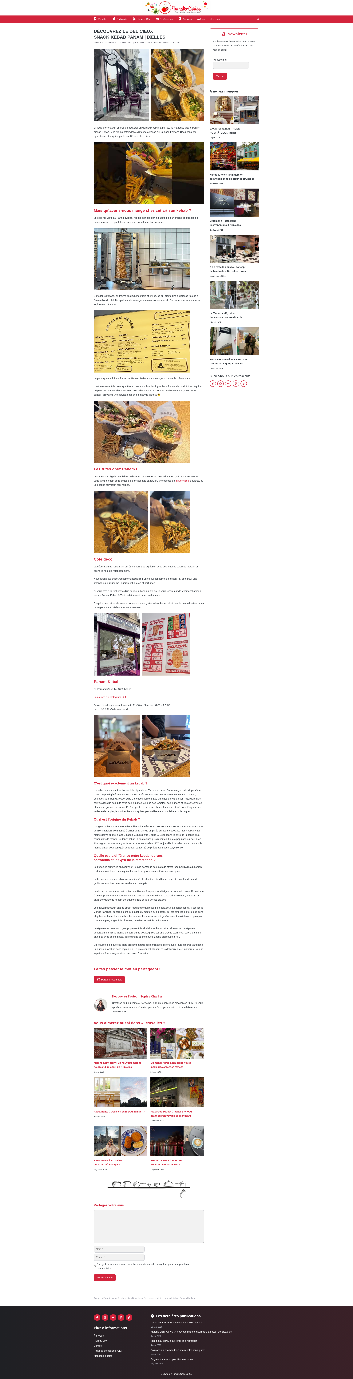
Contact (98, 1345)
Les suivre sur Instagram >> (109, 697)
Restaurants (124, 1298)
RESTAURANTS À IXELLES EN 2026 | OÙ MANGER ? (166, 1162)
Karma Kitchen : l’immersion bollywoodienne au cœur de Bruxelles (232, 176)
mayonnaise (182, 480)
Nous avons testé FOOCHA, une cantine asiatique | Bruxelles (228, 361)
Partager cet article (111, 979)
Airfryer (201, 19)
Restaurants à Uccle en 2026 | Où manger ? (119, 1111)
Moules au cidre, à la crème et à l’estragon (174, 1341)
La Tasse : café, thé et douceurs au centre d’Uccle (226, 315)
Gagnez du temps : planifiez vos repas (172, 1359)
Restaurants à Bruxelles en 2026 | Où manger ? (108, 1162)
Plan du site (100, 1340)
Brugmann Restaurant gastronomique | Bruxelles (225, 223)
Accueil (97, 1298)
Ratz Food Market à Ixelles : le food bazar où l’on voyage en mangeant (171, 1113)
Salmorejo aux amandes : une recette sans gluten (178, 1350)
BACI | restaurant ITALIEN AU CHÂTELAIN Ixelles (225, 130)
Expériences (109, 1298)
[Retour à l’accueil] (176, 7)
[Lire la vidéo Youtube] (149, 173)
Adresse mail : (220, 59)
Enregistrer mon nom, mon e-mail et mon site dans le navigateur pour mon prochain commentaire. (143, 1266)
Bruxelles (136, 1298)
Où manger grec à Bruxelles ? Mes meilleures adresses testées (170, 1064)
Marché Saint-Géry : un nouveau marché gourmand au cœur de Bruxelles (117, 1064)
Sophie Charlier (151, 996)
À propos (215, 19)
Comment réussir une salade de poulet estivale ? (177, 1322)
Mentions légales (103, 1356)
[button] (258, 19)
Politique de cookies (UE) (108, 1351)
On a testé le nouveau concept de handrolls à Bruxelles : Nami (228, 269)
